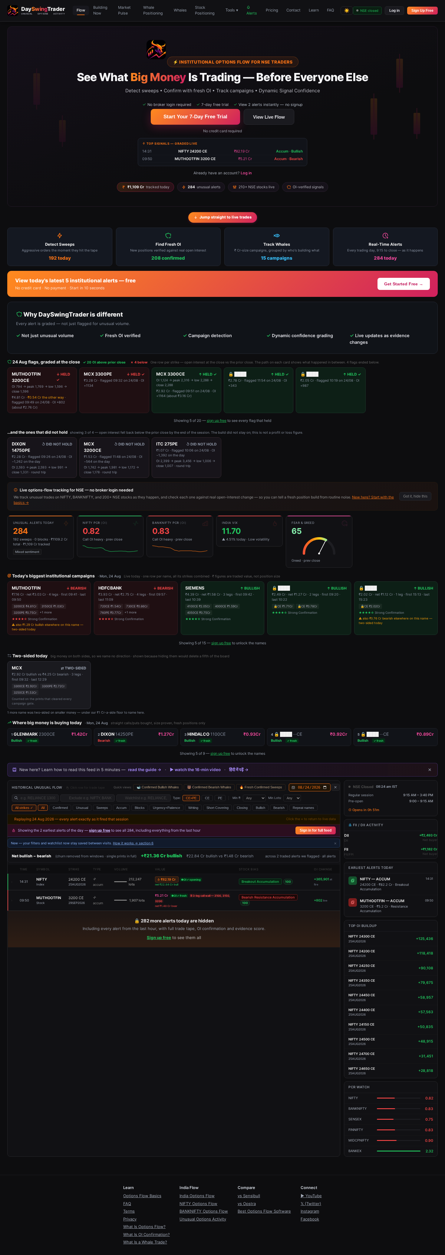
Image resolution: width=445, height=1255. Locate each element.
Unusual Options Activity (203, 1219)
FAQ (330, 10)
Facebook (310, 1219)
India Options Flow (197, 1195)
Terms (129, 1211)
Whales (180, 10)
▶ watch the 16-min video (195, 769)
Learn (314, 10)
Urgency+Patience (166, 808)
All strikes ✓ (24, 808)
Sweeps (102, 808)
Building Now (100, 10)
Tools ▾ (232, 10)
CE (207, 798)
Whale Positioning (153, 10)
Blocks (140, 808)
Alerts (251, 13)
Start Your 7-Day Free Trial (195, 117)
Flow (81, 10)
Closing (242, 808)
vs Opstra (247, 1203)
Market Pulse (124, 10)
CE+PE (191, 798)
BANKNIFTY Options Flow (204, 1211)
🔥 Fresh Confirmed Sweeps (260, 787)
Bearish (279, 808)
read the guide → (144, 769)
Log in (394, 10)
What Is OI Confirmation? (146, 1234)
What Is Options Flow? (144, 1226)
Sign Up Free (422, 10)
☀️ (347, 10)
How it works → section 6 (133, 843)
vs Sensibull (249, 1195)
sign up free (216, 420)
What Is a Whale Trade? (145, 1242)
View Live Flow (269, 117)
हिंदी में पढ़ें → (239, 769)
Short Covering (217, 808)
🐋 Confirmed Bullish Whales (158, 787)
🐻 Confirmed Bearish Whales (209, 787)
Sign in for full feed (315, 830)
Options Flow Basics (142, 1195)
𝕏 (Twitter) (311, 1203)
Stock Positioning (205, 10)
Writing (193, 808)
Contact (293, 10)
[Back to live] (335, 787)
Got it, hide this (415, 496)
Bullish (260, 808)
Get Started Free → (403, 283)
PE (220, 798)
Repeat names (303, 808)
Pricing (272, 10)
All (42, 808)
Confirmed (60, 808)
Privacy (130, 1219)
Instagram (310, 1211)
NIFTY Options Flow (198, 1203)
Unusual (82, 808)
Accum (121, 808)
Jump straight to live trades (225, 217)
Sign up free (159, 937)
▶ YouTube (311, 1195)
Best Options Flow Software (264, 1211)
